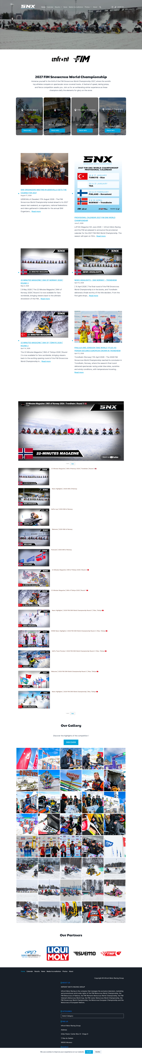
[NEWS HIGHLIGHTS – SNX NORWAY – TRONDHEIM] (98, 262)
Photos (87, 7)
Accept (89, 1052)
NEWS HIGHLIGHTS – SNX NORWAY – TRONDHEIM (95, 280)
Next (72, 463)
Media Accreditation (76, 7)
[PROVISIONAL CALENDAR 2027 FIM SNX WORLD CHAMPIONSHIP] (98, 183)
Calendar (50, 7)
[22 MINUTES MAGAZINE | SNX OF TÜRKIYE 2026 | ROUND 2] (44, 324)
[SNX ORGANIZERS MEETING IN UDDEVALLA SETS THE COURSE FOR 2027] (44, 169)
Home (43, 7)
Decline (97, 1052)
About (95, 7)
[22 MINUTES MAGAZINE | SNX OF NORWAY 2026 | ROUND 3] (44, 262)
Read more (36, 211)
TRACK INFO (27, 130)
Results (57, 7)
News (65, 7)
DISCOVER (71, 742)
